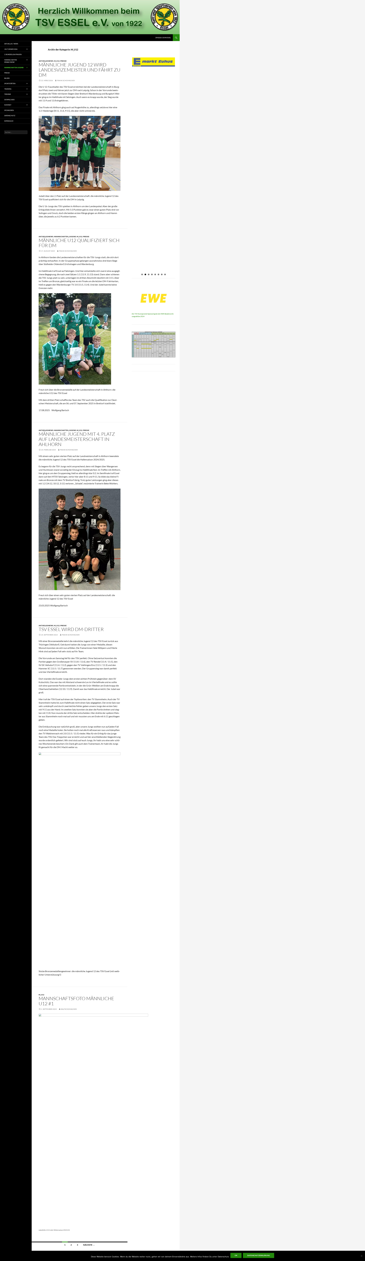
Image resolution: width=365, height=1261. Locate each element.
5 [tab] (155, 274)
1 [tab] (142, 274)
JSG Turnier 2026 (10, 49)
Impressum (8, 121)
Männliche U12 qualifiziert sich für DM (79, 242)
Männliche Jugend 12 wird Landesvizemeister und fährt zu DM (79, 70)
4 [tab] (152, 274)
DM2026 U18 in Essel (163, 37)
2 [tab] (145, 274)
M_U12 (57, 61)
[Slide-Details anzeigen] (153, 62)
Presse (63, 61)
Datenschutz (9, 115)
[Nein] (361, 1255)
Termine (7, 94)
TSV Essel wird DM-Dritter (71, 629)
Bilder (7, 78)
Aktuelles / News (11, 44)
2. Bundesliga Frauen (13, 54)
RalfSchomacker (69, 1009)
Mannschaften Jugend (14, 67)
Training (7, 89)
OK (236, 1255)
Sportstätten (9, 83)
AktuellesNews (46, 61)
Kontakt (7, 105)
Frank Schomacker (66, 80)
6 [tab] (158, 274)
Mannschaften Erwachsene (10, 61)
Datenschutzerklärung (258, 1255)
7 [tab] (162, 274)
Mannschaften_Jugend (65, 236)
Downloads (9, 99)
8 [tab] (165, 274)
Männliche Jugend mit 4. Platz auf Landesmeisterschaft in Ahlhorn (77, 439)
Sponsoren (9, 110)
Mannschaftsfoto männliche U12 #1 (76, 1000)
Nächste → (89, 1245)
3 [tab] (148, 274)
